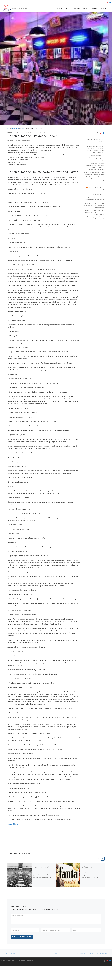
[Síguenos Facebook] (110, 2)
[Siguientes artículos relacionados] (103, 859)
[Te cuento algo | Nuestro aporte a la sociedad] (6, 8)
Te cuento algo (10, 960)
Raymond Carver (12, 824)
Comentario (17, 915)
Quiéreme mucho (88, 867)
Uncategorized (15, 128)
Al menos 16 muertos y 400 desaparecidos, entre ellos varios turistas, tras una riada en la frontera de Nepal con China (95, 158)
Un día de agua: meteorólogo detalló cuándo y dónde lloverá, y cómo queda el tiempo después (94, 205)
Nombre (15, 930)
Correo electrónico (52, 930)
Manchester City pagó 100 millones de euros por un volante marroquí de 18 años (95, 219)
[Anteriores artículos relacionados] (98, 859)
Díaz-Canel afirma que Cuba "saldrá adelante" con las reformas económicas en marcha (95, 179)
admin (11, 140)
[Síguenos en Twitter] (107, 2)
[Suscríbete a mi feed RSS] (104, 2)
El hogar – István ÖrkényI (42, 867)
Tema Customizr (22, 963)
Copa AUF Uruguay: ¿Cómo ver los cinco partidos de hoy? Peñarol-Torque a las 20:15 (94, 199)
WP (8, 963)
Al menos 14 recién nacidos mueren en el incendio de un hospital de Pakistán (94, 173)
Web (74, 930)
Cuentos (22, 128)
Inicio (8, 128)
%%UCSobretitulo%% (99, 194)
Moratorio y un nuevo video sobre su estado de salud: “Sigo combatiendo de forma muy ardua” (95, 212)
